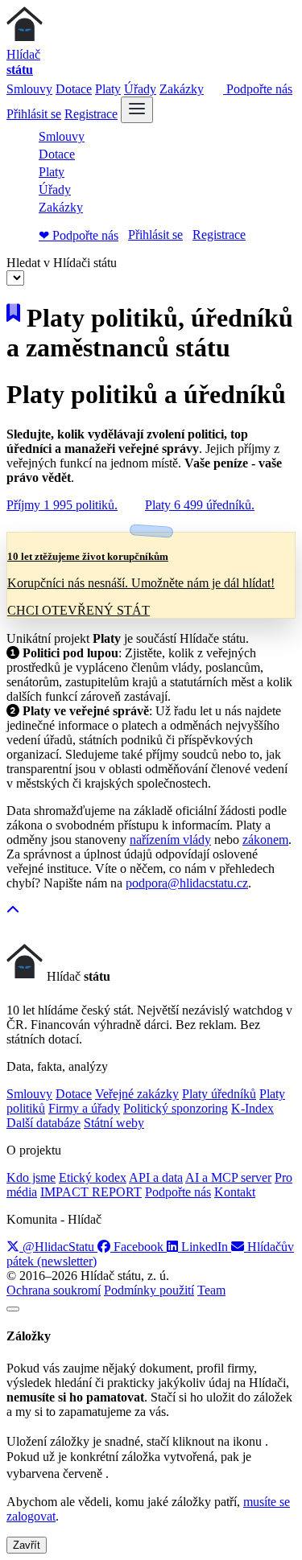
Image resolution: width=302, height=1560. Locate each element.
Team (211, 1290)
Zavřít (26, 1545)
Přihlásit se (33, 114)
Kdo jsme (31, 1177)
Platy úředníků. (199, 505)
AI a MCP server (228, 1177)
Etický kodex (92, 1177)
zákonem (265, 839)
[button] (12, 910)
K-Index (252, 1108)
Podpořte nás (257, 89)
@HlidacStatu (58, 1246)
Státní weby (114, 1123)
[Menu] (137, 110)
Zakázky (181, 89)
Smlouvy (29, 89)
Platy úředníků (219, 1094)
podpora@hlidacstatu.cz (187, 883)
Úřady (140, 89)
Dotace (74, 89)
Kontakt (234, 1192)
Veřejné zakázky (137, 1094)
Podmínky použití (149, 1290)
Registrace (91, 114)
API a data (156, 1177)
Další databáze (43, 1123)
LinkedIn (204, 1246)
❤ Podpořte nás (78, 235)
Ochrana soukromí (53, 1290)
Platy (108, 89)
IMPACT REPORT (91, 1192)
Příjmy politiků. (62, 505)
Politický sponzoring (175, 1108)
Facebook (138, 1246)
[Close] (12, 1309)
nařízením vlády (170, 839)
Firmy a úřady (84, 1108)
